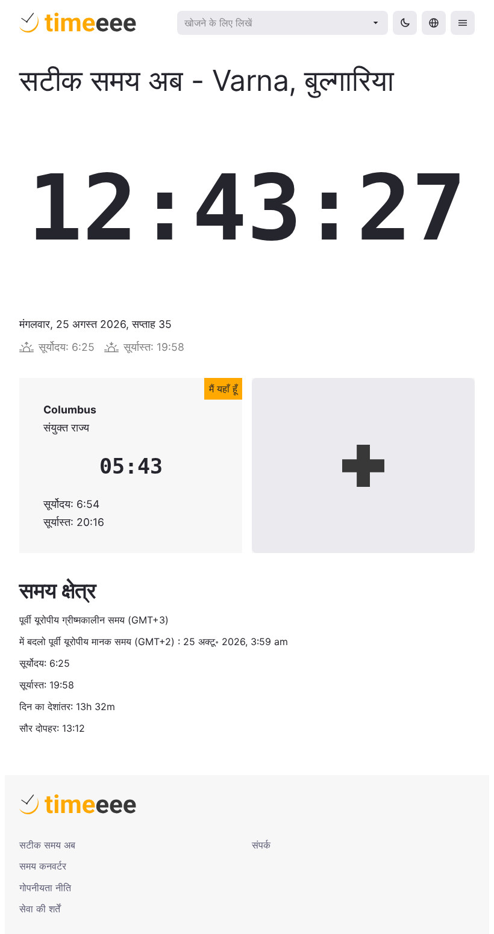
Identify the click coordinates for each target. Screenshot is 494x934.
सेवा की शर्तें (39, 909)
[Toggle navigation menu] (463, 23)
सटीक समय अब (47, 845)
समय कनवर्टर (42, 866)
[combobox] (274, 23)
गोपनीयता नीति (45, 888)
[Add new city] (363, 465)
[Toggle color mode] (405, 23)
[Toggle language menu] (434, 23)
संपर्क (261, 845)
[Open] (376, 22)
